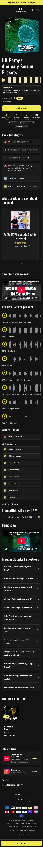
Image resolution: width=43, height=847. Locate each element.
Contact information (29, 826)
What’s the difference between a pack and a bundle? (19, 653)
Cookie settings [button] (22, 834)
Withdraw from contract (28, 830)
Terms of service (14, 826)
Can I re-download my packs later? (17, 630)
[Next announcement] (40, 2)
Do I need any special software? (18, 607)
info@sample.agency (12, 785)
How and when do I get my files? (19, 578)
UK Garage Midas (8, 727)
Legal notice (13, 830)
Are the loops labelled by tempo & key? (19, 665)
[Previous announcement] (3, 2)
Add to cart (21, 843)
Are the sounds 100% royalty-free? (18, 568)
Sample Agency (20, 820)
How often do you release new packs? (18, 677)
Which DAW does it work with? (18, 599)
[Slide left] (16, 263)
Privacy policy (31, 823)
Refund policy (19, 823)
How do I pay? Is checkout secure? (16, 641)
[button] (4, 10)
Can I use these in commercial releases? (18, 589)
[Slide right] (26, 263)
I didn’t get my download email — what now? (19, 618)
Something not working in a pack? (19, 687)
